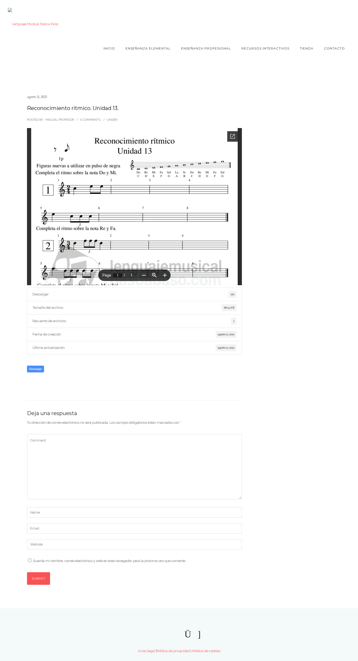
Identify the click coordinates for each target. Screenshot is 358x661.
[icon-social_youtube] (162, 634)
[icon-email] (199, 634)
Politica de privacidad (173, 651)
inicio (109, 48)
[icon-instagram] (337, 16)
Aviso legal (146, 651)
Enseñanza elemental (148, 48)
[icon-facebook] (318, 16)
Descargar (35, 368)
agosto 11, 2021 (37, 96)
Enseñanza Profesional (206, 48)
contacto (334, 48)
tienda (306, 48)
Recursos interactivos (265, 48)
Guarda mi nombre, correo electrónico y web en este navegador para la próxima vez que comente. (109, 561)
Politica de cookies (206, 651)
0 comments (90, 120)
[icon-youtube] (326, 16)
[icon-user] (346, 16)
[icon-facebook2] (176, 634)
